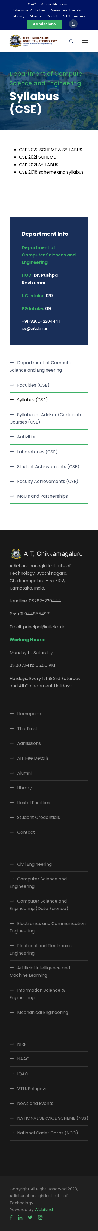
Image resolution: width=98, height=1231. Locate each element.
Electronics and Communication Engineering (48, 927)
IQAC (31, 4)
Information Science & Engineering (37, 994)
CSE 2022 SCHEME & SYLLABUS (50, 150)
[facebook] (11, 1217)
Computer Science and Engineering (38, 882)
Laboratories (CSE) (37, 452)
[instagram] (40, 1217)
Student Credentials (38, 817)
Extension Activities (29, 10)
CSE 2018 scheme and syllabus (51, 172)
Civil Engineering (34, 864)
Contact (26, 832)
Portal (52, 16)
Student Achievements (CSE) (48, 466)
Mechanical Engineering (42, 1012)
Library (18, 16)
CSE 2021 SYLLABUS (38, 165)
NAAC (23, 1059)
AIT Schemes (73, 16)
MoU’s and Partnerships (42, 496)
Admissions (44, 24)
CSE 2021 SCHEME (37, 157)
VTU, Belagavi (31, 1089)
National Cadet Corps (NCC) (47, 1133)
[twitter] (30, 1217)
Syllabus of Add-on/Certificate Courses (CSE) (46, 418)
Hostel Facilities (33, 803)
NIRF (21, 1044)
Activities (26, 437)
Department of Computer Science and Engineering (41, 366)
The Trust (27, 728)
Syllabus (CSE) (32, 400)
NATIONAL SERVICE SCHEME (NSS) (52, 1118)
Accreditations (54, 4)
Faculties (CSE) (33, 385)
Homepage (29, 714)
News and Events (66, 10)
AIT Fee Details (33, 758)
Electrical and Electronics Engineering (41, 949)
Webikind (44, 1209)
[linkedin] (20, 1217)
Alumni (36, 16)
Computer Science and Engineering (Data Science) (39, 905)
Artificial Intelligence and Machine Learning (40, 971)
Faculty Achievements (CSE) (47, 481)
